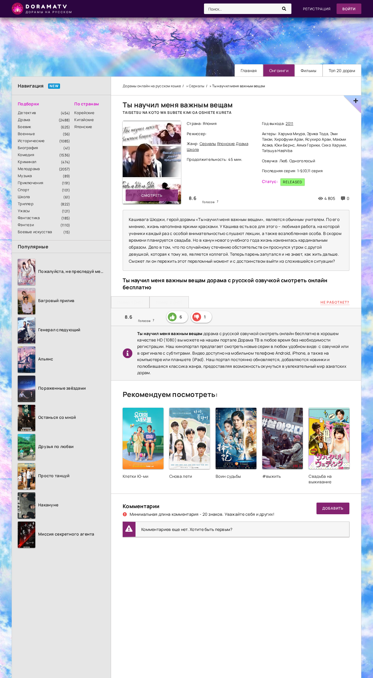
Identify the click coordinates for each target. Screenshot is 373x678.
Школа (24, 196)
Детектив (27, 112)
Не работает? (335, 302)
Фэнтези (26, 224)
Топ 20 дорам (342, 70)
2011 (289, 123)
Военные (26, 133)
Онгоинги (278, 70)
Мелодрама (29, 168)
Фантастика (29, 217)
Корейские (84, 112)
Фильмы (308, 70)
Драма (24, 119)
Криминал (27, 161)
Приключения (30, 182)
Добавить (333, 508)
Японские (83, 126)
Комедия (26, 154)
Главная (249, 70)
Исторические (31, 140)
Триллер (26, 203)
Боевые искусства (35, 231)
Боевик (24, 126)
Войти (349, 8)
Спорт (23, 189)
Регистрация (317, 8)
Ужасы (24, 210)
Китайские (84, 119)
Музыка (25, 175)
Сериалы (208, 143)
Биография (28, 147)
